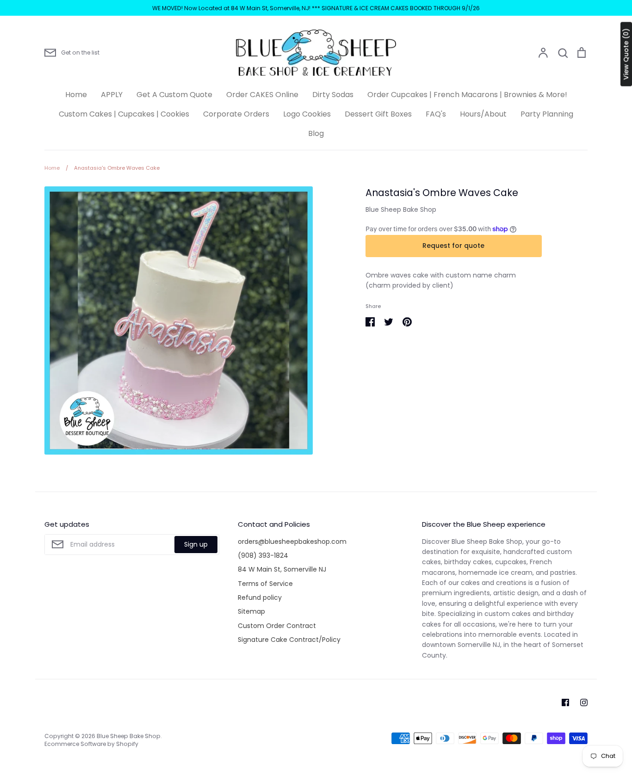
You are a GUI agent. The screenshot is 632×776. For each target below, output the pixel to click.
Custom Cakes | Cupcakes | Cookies (124, 114)
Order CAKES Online (262, 94)
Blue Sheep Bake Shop (401, 209)
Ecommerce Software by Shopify (91, 744)
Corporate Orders (236, 114)
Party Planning (546, 114)
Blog (316, 133)
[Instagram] (584, 702)
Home (76, 94)
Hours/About (483, 114)
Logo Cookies (307, 114)
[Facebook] (565, 702)
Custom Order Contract (277, 625)
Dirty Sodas (332, 94)
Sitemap (251, 611)
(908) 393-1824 (263, 555)
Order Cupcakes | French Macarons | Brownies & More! (467, 94)
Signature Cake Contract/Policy (289, 639)
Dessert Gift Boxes (378, 114)
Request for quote (453, 245)
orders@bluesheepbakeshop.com (292, 541)
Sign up (196, 544)
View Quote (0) (626, 54)
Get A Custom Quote (174, 94)
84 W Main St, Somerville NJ (282, 569)
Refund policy (260, 597)
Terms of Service (265, 583)
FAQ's (436, 114)
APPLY (112, 94)
